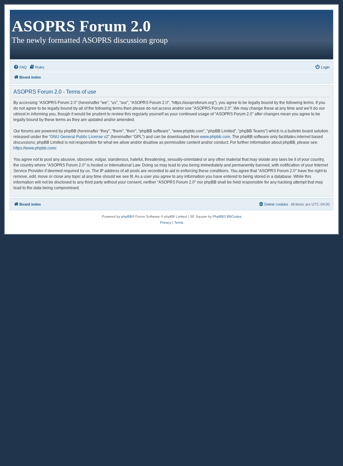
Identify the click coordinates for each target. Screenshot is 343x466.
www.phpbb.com (215, 136)
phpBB (126, 216)
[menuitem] (20, 67)
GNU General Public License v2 (79, 136)
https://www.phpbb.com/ (34, 148)
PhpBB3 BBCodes (227, 216)
